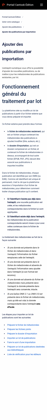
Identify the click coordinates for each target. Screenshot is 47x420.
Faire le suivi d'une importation (21, 342)
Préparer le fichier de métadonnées (23, 325)
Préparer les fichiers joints (19, 329)
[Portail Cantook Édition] (3, 4)
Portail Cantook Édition (20, 4)
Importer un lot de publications (21, 338)
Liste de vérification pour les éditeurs (24, 354)
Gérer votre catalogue (11, 22)
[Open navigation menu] (41, 5)
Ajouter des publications (12, 27)
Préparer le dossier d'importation (22, 333)
